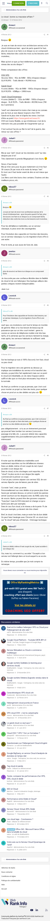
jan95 (9, 705)
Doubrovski (11, 695)
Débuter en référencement (21, 768)
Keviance (10, 745)
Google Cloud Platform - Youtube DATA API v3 (26, 640)
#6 (48, 354)
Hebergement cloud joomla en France (23, 703)
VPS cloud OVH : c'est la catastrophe (22, 713)
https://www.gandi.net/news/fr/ (27, 118)
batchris (10, 791)
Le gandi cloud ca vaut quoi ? (19, 723)
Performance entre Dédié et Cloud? (22, 799)
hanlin (9, 768)
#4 (48, 261)
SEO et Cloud (12, 789)
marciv (9, 715)
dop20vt (10, 847)
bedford (9, 655)
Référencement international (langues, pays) (29, 655)
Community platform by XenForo (22, 916)
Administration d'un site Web (22, 632)
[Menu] (3, 3)
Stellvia (9, 725)
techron (9, 781)
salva (9, 758)
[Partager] (44, 34)
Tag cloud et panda (15, 766)
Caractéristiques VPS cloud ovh (20, 693)
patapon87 (10, 735)
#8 (48, 455)
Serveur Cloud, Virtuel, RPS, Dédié (21, 809)
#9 (48, 536)
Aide (3, 885)
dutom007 (10, 811)
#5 (48, 305)
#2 (48, 148)
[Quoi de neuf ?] (41, 3)
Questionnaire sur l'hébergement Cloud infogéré (27, 743)
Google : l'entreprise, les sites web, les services (29, 758)
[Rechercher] (46, 3)
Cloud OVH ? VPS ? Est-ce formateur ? (23, 733)
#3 (48, 196)
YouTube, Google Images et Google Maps (26, 642)
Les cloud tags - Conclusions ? (20, 819)
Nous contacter (6, 872)
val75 (9, 632)
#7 (48, 408)
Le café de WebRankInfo (23, 745)
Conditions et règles (8, 876)
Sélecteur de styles (8, 868)
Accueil (4, 889)
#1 (48, 35)
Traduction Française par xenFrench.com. (16, 918)
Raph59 (9, 801)
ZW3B (9, 642)
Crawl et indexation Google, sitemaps (27, 791)
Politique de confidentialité (10, 880)
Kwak (9, 822)
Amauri (6, 20)
